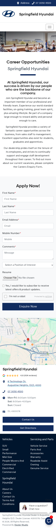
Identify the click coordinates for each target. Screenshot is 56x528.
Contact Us (28, 419)
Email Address (10, 220)
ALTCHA (48, 296)
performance (9, 453)
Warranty (35, 457)
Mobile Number (11, 233)
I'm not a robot (17, 296)
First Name (9, 193)
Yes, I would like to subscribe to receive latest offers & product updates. (27, 288)
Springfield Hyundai (36, 14)
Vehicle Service (38, 446)
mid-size (7, 457)
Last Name (8, 206)
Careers (6, 493)
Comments (9, 247)
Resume (6, 272)
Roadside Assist (38, 461)
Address (25, 3)
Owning (34, 464)
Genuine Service (39, 468)
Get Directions (28, 428)
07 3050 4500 (43, 3)
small (5, 449)
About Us (7, 489)
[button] (50, 27)
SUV (4, 446)
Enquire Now (28, 306)
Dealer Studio (21, 525)
